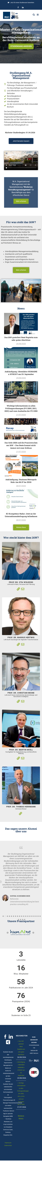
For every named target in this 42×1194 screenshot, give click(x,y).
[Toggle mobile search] (34, 15)
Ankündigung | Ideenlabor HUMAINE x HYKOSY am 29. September (21, 372)
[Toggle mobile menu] (38, 15)
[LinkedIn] (23, 7)
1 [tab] (3, 916)
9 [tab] (19, 916)
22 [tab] (22, 919)
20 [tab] (18, 919)
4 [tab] (9, 916)
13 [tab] (27, 916)
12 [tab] (25, 916)
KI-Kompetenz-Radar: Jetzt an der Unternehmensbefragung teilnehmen (21, 515)
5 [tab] (11, 916)
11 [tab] (23, 916)
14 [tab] (29, 916)
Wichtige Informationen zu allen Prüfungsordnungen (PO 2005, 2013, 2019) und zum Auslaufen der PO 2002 (21, 408)
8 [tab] (17, 916)
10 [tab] (21, 916)
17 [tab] (36, 916)
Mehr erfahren (21, 201)
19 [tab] (40, 916)
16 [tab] (34, 916)
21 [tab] (20, 919)
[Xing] (8, 1042)
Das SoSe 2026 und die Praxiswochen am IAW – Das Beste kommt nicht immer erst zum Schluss (21, 445)
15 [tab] (32, 916)
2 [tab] (5, 916)
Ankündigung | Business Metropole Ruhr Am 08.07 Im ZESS (21, 480)
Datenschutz (8, 1145)
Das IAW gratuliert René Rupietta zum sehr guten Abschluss (21, 338)
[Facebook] (18, 7)
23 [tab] (24, 919)
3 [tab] (7, 916)
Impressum (8, 1142)
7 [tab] (15, 916)
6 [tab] (13, 916)
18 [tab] (38, 916)
